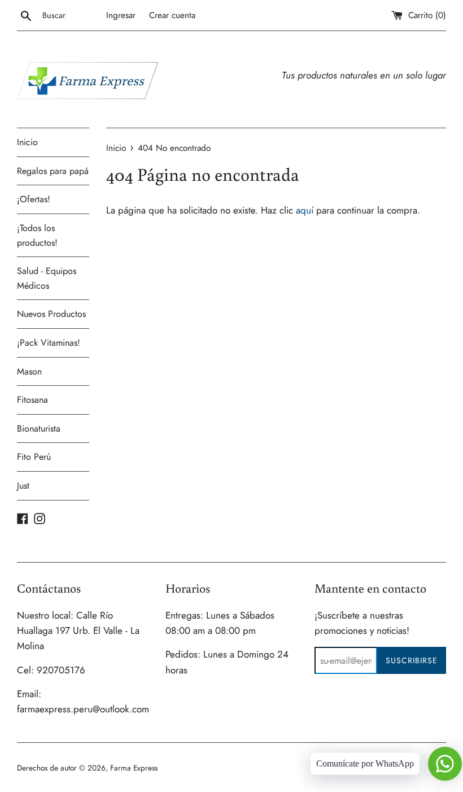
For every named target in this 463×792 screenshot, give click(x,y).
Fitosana (32, 399)
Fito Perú (34, 456)
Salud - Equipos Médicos (46, 278)
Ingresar (121, 15)
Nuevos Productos (51, 313)
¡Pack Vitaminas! (48, 342)
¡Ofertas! (33, 199)
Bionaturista (38, 428)
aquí (304, 210)
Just (23, 485)
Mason (29, 371)
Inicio (27, 142)
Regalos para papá (53, 170)
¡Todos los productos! (37, 235)
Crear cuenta (172, 15)
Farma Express (134, 767)
